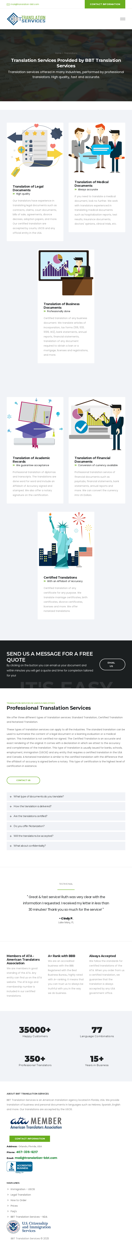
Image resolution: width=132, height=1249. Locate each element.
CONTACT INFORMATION (105, 4)
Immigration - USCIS (23, 1189)
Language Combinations (97, 1036)
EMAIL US (111, 664)
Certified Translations (60, 577)
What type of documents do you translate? (39, 796)
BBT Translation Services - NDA (29, 1217)
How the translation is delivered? (33, 806)
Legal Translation (21, 1194)
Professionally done (58, 311)
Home (58, 53)
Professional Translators (35, 1065)
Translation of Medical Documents (91, 183)
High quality (23, 194)
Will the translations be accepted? (33, 835)
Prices (14, 1205)
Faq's (14, 1211)
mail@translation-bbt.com (24, 4)
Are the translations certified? (30, 816)
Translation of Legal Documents (28, 188)
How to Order (18, 1200)
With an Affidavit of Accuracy (65, 581)
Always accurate (88, 189)
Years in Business (97, 1065)
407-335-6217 (27, 1152)
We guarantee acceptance (32, 465)
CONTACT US (23, 780)
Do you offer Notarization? (29, 826)
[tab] (66, 796)
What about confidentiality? (30, 845)
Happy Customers (35, 1036)
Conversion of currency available (98, 465)
